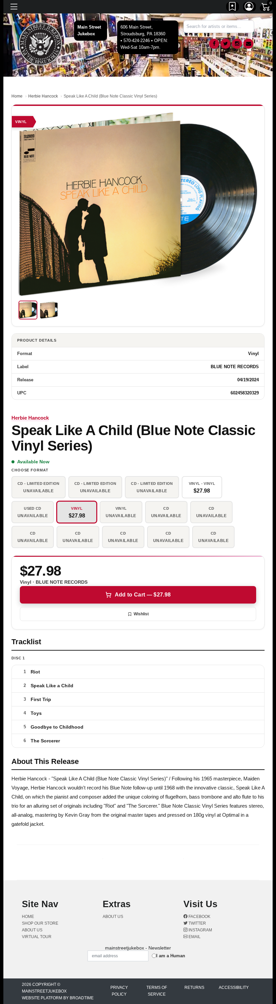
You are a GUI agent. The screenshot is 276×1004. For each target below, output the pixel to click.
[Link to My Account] (249, 7)
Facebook (198, 916)
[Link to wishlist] (232, 7)
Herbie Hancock (43, 96)
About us (32, 930)
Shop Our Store (40, 923)
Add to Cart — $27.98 (143, 594)
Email (194, 936)
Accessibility (234, 987)
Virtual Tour (36, 936)
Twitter (196, 923)
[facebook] (214, 43)
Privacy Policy (119, 991)
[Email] (248, 43)
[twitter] (225, 43)
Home (17, 96)
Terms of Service (156, 991)
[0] (266, 8)
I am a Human (170, 955)
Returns (194, 987)
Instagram (199, 930)
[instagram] (237, 43)
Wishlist (141, 614)
